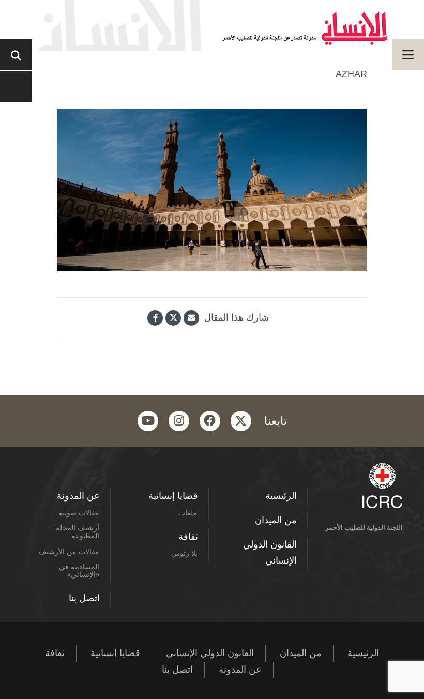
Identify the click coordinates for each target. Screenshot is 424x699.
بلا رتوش (184, 553)
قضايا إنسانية (173, 496)
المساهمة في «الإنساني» (79, 570)
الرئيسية (281, 496)
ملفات (188, 513)
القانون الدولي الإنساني (270, 552)
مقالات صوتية (78, 513)
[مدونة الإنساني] (212, 25)
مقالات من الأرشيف (69, 551)
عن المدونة (78, 496)
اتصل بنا (84, 598)
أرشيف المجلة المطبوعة (77, 531)
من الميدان (276, 520)
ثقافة (188, 536)
